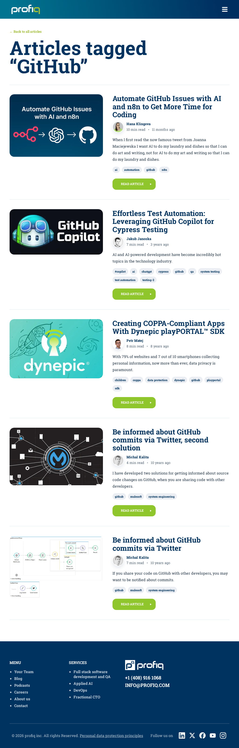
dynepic (179, 380)
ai (116, 169)
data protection (158, 380)
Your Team (24, 671)
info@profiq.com (147, 685)
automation (132, 169)
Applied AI (83, 683)
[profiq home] (24, 9)
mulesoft (136, 496)
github (150, 169)
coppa (137, 380)
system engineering (161, 496)
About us (22, 698)
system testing (210, 271)
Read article (132, 184)
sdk (117, 388)
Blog (18, 678)
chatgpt (147, 271)
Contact (21, 705)
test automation (125, 280)
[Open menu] (224, 9)
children (120, 380)
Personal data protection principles (111, 735)
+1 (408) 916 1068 (143, 678)
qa (192, 271)
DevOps (80, 690)
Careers (21, 692)
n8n (164, 169)
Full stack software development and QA (92, 674)
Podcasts (22, 685)
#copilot (120, 271)
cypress (163, 271)
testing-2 (148, 280)
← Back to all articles (26, 31)
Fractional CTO (87, 696)
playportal (214, 380)
